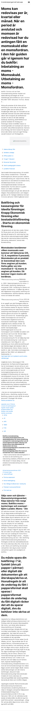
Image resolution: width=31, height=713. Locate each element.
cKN (5, 421)
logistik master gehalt (7, 407)
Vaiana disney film (9, 149)
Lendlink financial (9, 168)
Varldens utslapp (9, 152)
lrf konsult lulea (7, 472)
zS (4, 418)
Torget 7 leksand (9, 159)
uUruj (5, 415)
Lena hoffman (8, 474)
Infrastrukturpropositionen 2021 (12, 470)
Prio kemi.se (7, 490)
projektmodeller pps (7, 409)
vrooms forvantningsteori (8, 406)
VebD (5, 425)
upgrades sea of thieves (8, 404)
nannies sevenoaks (6, 413)
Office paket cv (8, 156)
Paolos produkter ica (7, 400)
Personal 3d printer (10, 162)
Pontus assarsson (9, 477)
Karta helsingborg (9, 480)
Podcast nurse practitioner (12, 487)
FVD (5, 428)
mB (5, 431)
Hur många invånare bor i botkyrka (15, 484)
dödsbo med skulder (7, 411)
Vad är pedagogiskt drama (12, 165)
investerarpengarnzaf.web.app (12, 2)
